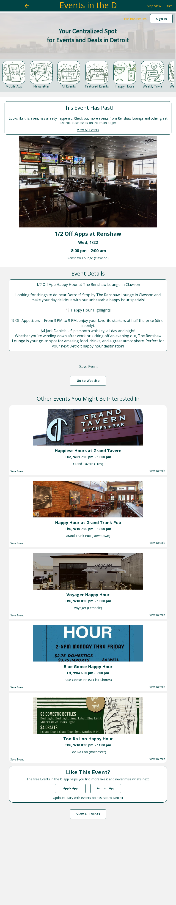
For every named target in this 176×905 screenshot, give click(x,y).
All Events (69, 86)
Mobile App (14, 86)
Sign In (161, 18)
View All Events (88, 130)
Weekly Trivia (152, 86)
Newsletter (41, 86)
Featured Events (97, 86)
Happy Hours (125, 86)
